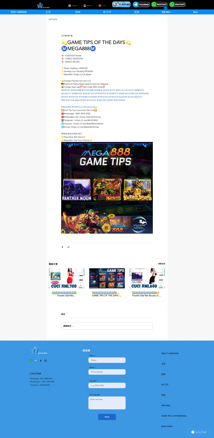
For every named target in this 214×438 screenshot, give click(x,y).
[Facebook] (40, 360)
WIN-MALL (165, 405)
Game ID (93, 381)
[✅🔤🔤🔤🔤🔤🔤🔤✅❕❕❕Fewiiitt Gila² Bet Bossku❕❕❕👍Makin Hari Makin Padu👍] (67, 278)
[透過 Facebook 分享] (62, 247)
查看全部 (161, 264)
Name (92, 355)
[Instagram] (45, 360)
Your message (95, 394)
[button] (165, 7)
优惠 (163, 395)
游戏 (163, 374)
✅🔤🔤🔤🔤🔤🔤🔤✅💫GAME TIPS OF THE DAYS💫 (106, 294)
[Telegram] (35, 360)
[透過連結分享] (68, 247)
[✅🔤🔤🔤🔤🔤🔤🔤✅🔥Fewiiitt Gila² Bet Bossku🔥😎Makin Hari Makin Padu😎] (147, 278)
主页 (163, 363)
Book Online (166, 426)
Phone (92, 367)
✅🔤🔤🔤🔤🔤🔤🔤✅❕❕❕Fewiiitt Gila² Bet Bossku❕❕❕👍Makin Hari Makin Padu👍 (66, 294)
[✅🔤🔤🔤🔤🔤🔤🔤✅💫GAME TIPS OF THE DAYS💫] (107, 278)
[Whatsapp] (30, 360)
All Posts (53, 19)
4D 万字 (165, 384)
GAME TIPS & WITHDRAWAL (173, 415)
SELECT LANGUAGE (170, 353)
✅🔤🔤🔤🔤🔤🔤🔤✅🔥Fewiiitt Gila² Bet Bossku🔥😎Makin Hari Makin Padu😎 (147, 294)
